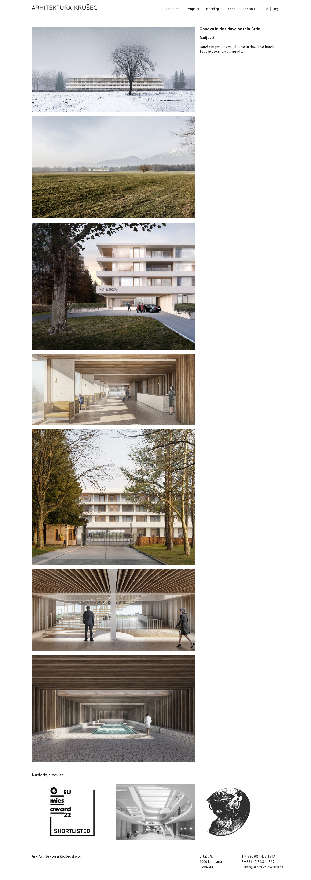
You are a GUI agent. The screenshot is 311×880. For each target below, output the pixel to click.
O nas (230, 9)
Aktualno (172, 9)
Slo (266, 9)
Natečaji (212, 9)
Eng (275, 9)
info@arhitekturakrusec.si (264, 867)
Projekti (193, 9)
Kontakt (249, 9)
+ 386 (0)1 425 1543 (260, 856)
